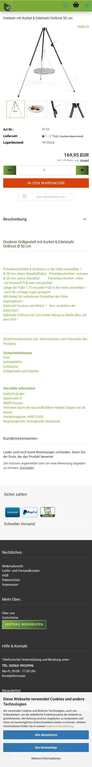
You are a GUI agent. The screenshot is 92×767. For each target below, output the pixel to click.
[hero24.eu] (9, 6)
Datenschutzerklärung (59, 726)
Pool (6, 357)
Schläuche (10, 367)
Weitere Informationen (46, 758)
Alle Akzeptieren (46, 735)
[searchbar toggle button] (65, 5)
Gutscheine (10, 618)
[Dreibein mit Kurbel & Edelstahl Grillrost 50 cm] (46, 62)
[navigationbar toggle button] (86, 5)
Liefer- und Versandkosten (21, 571)
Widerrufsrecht (12, 566)
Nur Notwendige (46, 747)
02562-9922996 (21, 666)
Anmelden (26, 468)
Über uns (8, 613)
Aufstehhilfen (12, 362)
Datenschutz (11, 580)
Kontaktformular (13, 676)
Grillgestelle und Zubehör (21, 371)
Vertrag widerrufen (24, 624)
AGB (5, 575)
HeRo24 (83, 27)
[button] (9, 170)
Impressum (10, 585)
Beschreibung (15, 219)
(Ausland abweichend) (71, 136)
